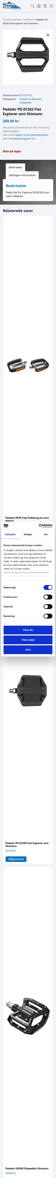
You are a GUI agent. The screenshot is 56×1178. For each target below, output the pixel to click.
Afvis (28, 649)
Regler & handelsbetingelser (32, 135)
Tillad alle (28, 630)
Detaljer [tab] (28, 534)
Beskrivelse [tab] (15, 167)
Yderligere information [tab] (22, 175)
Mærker (17, 19)
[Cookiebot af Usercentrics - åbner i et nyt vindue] (39, 526)
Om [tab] (46, 534)
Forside (7, 19)
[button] (48, 35)
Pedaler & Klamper (30, 99)
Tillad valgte (28, 640)
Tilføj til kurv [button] (16, 859)
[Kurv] (45, 6)
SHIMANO (28, 19)
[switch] (48, 597)
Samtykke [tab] (10, 534)
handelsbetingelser (20, 138)
